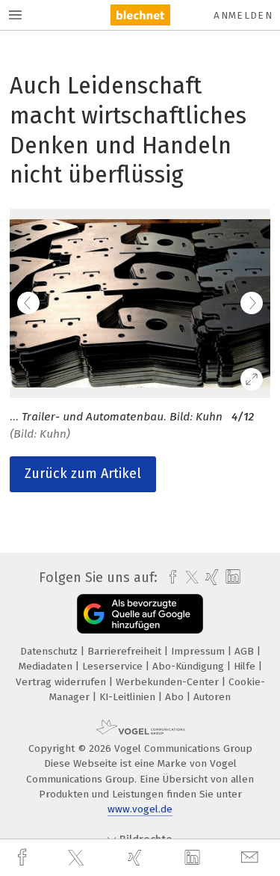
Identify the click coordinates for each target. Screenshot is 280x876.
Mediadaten (47, 666)
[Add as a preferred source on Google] (140, 614)
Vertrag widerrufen (62, 682)
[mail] (251, 857)
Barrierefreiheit (125, 651)
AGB (245, 651)
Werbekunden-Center (169, 682)
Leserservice (114, 666)
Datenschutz (50, 651)
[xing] (136, 857)
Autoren (212, 696)
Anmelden (243, 15)
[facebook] (24, 857)
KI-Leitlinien (128, 696)
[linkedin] (194, 858)
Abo (176, 696)
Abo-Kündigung (189, 666)
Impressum (199, 651)
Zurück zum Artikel (83, 473)
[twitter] (78, 858)
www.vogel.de (140, 809)
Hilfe (246, 666)
